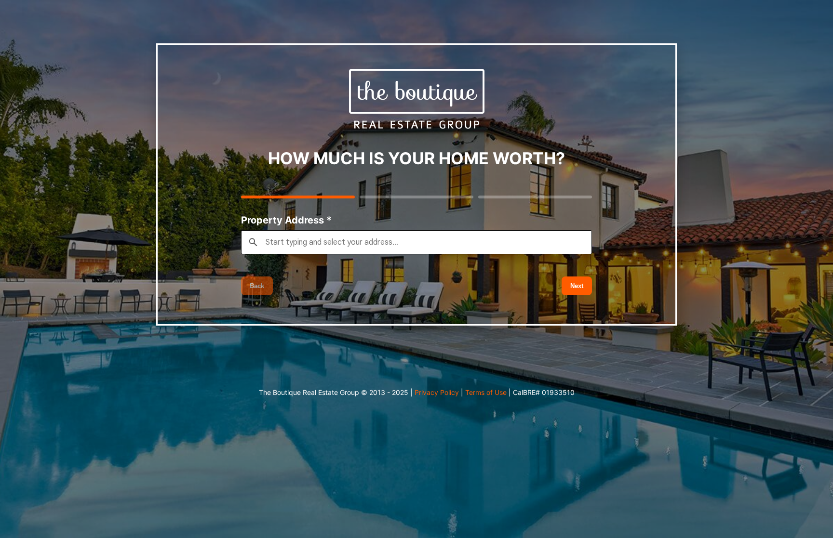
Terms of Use (486, 392)
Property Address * (286, 220)
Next (576, 285)
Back (257, 285)
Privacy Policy (437, 392)
